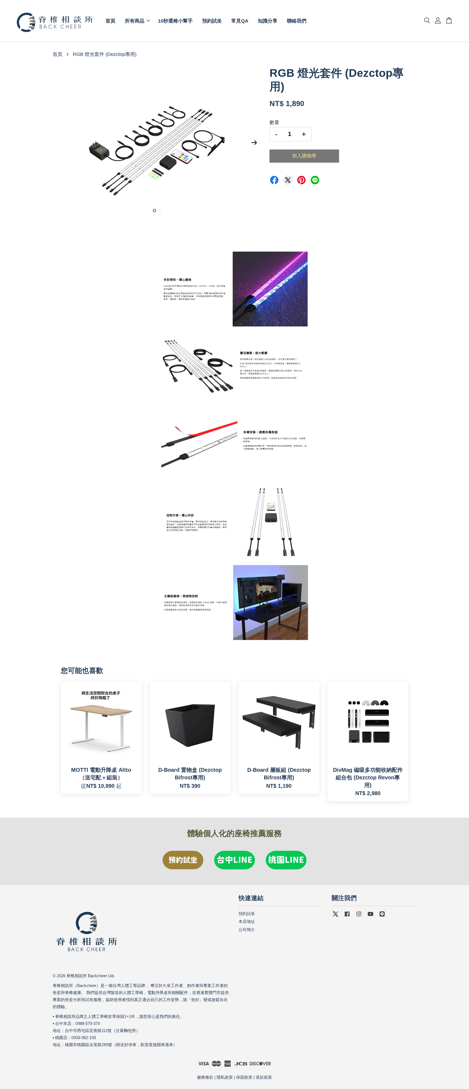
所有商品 (134, 21)
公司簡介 (247, 929)
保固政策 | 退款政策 (254, 1077)
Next (254, 142)
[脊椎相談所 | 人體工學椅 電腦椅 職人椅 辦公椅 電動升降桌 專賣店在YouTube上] (370, 916)
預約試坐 (212, 21)
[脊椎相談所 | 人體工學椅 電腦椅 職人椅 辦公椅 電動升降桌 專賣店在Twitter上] (335, 916)
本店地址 (247, 921)
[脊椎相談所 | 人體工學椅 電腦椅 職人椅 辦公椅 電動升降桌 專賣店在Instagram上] (359, 916)
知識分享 (267, 21)
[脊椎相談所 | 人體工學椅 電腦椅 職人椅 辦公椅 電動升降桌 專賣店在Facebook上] (347, 916)
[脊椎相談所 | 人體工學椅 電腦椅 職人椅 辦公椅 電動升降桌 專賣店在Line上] (382, 916)
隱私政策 (225, 1077)
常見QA (239, 21)
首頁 (110, 21)
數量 (274, 122)
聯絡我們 (296, 21)
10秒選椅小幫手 (175, 21)
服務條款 (205, 1077)
